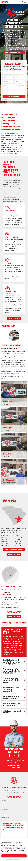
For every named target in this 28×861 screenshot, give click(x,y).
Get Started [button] (14, 756)
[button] (26, 839)
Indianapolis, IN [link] (5, 817)
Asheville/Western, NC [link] (6, 813)
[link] (4, 2)
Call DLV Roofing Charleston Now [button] (13, 53)
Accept (14, 856)
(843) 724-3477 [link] (6, 594)
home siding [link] (10, 153)
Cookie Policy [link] (9, 859)
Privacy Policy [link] (17, 859)
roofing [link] (3, 153)
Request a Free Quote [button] (14, 319)
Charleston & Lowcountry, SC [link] (8, 815)
